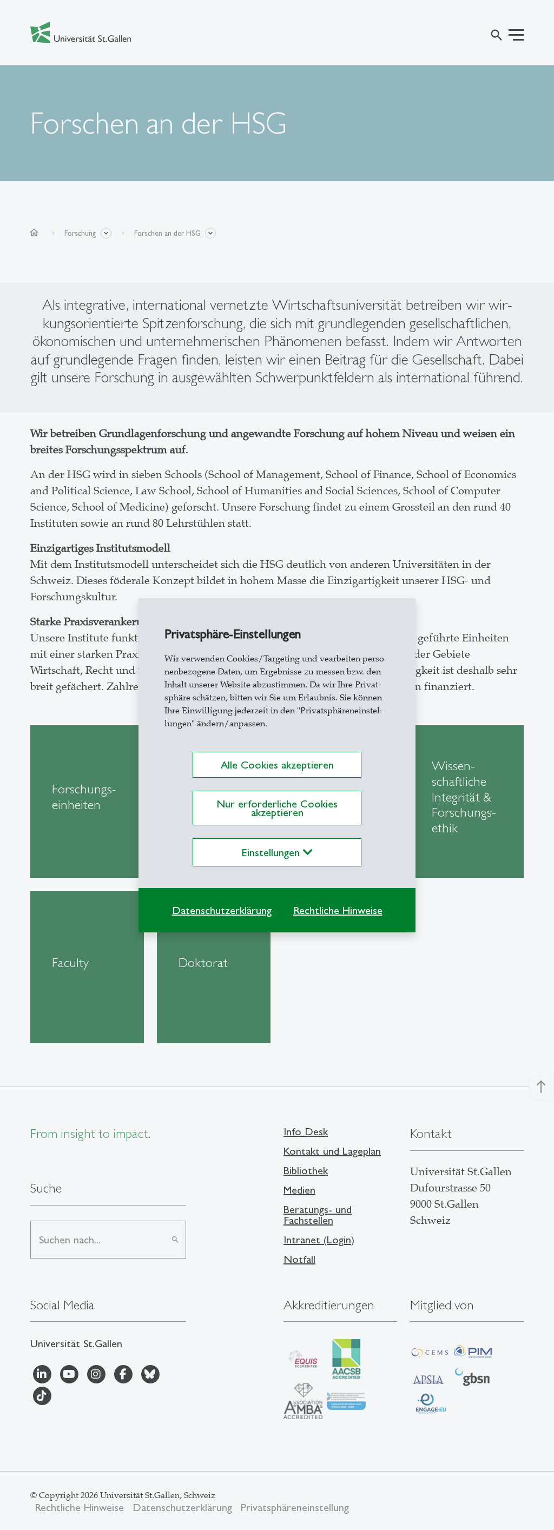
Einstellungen (272, 852)
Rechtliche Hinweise (337, 910)
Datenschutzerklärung (222, 910)
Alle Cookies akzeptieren (277, 764)
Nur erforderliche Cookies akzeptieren (277, 808)
